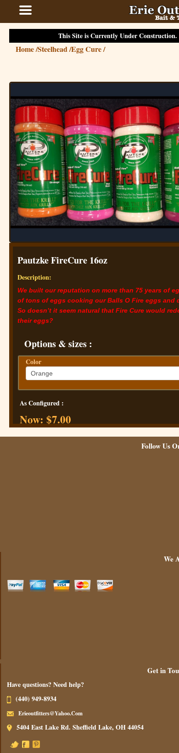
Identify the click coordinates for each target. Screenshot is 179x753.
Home (36, 49)
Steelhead (63, 49)
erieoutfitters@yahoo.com (60, 713)
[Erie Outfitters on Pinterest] (45, 743)
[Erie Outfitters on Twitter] (23, 743)
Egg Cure (97, 49)
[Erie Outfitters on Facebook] (35, 743)
